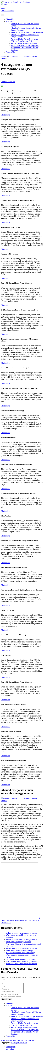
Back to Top (29, 1040)
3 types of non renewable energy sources (21, 939)
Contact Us (10, 52)
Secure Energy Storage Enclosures (24, 43)
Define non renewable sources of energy (21, 933)
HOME (4, 56)
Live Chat (10, 1049)
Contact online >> (8, 82)
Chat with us (6, 923)
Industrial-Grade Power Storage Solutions (27, 32)
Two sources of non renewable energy (20, 953)
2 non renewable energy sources (18, 942)
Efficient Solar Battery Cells (21, 41)
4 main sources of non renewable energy (21, 948)
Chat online (5, 115)
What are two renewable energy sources (21, 961)
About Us (9, 19)
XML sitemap (18, 1040)
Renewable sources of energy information (22, 959)
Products (9, 21)
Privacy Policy (6, 1040)
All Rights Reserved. (19, 1043)
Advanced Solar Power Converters (24, 39)
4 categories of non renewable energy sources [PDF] (20, 919)
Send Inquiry (11, 1047)
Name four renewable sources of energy (21, 964)
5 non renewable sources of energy (19, 950)
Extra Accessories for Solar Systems (24, 46)
